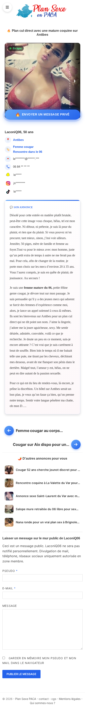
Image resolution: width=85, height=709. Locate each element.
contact (44, 698)
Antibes (18, 139)
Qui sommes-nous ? (42, 703)
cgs (53, 698)
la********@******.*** (26, 158)
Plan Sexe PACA (25, 698)
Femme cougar (23, 146)
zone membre (12, 561)
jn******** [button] (19, 183)
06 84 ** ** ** (21, 166)
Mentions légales (69, 698)
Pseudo (10, 570)
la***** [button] (17, 174)
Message (9, 605)
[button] (75, 80)
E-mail (9, 588)
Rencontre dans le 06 (27, 151)
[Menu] (7, 7)
